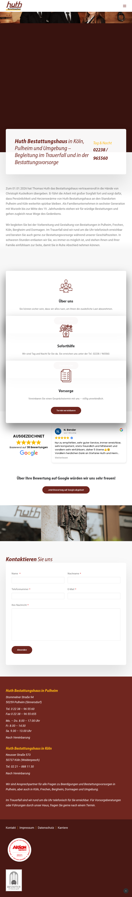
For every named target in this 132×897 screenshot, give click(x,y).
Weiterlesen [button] (61, 457)
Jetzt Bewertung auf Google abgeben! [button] (66, 490)
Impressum (26, 827)
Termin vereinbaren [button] (66, 410)
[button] (124, 6)
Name (16, 573)
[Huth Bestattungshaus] (14, 5)
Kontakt (11, 827)
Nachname (74, 573)
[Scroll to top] (125, 890)
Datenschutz (46, 827)
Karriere (63, 827)
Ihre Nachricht (20, 605)
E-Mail (72, 589)
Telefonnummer (21, 589)
